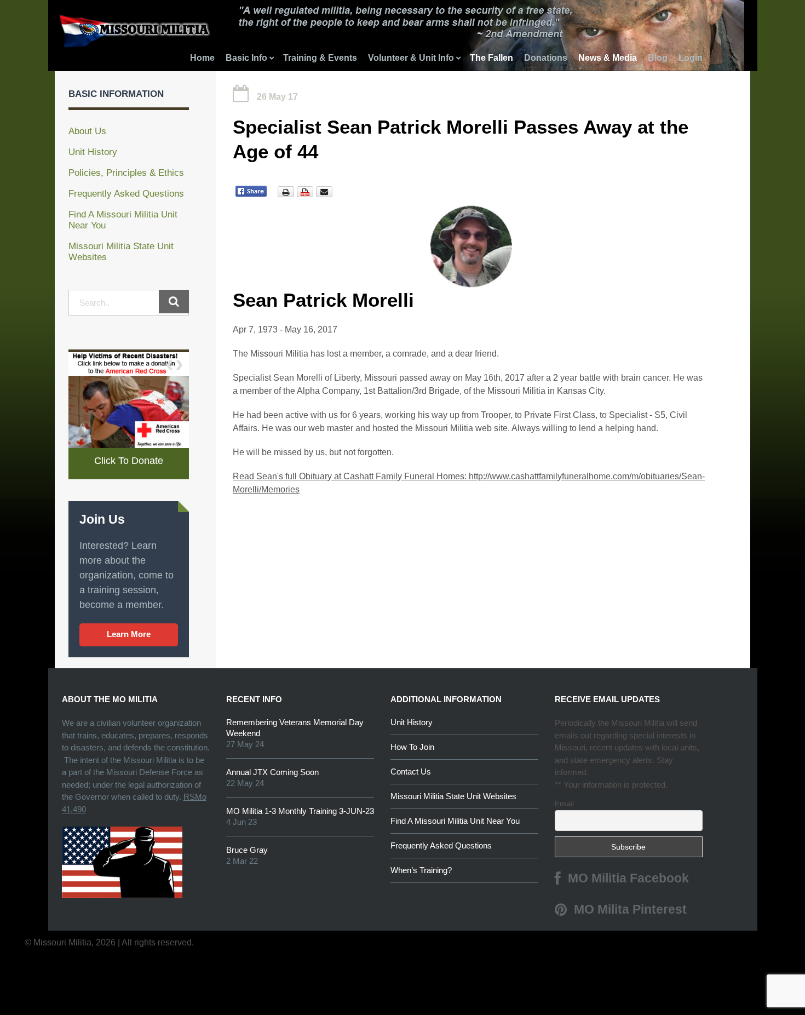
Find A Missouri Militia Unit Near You (455, 820)
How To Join (412, 747)
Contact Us (410, 771)
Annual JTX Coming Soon (272, 772)
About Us (87, 131)
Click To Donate (128, 460)
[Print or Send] (306, 191)
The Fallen (491, 57)
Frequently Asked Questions (126, 193)
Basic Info (246, 57)
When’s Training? (421, 870)
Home (202, 57)
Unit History (92, 152)
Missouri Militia (91, 35)
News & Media (607, 57)
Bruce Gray (247, 850)
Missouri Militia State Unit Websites (453, 796)
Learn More (129, 634)
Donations (545, 57)
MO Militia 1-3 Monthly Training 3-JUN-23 (300, 811)
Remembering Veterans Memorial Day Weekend (295, 728)
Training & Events (320, 57)
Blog (658, 57)
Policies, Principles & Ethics (126, 173)
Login (691, 57)
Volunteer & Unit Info (411, 57)
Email (564, 803)
